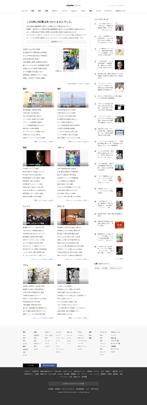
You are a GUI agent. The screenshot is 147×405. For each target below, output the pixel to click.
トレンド (64, 11)
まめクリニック (67, 371)
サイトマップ (115, 349)
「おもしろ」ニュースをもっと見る (75, 259)
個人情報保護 (80, 389)
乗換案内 (103, 374)
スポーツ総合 (49, 335)
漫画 (90, 11)
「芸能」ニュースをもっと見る (43, 200)
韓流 (35, 346)
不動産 (110, 374)
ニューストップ (112, 5)
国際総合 (25, 349)
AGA (70, 377)
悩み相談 (66, 374)
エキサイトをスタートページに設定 (73, 383)
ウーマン (84, 374)
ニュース (24, 11)
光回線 (37, 374)
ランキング (107, 11)
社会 (24, 335)
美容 (121, 374)
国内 (32, 11)
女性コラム (81, 338)
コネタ (69, 338)
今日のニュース (120, 11)
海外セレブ (37, 343)
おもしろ (74, 11)
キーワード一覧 (115, 343)
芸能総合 (36, 335)
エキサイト (121, 5)
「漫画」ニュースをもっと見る (77, 318)
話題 (90, 338)
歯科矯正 (115, 374)
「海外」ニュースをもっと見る (77, 141)
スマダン (80, 335)
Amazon (97, 268)
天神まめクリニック (79, 371)
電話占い (108, 371)
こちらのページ (54, 38)
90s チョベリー (82, 346)
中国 (24, 352)
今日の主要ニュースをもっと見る (78, 83)
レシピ (90, 374)
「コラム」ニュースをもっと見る (42, 318)
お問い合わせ (95, 389)
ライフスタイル (82, 341)
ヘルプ (113, 352)
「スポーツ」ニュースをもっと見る (75, 200)
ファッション (60, 349)
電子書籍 (84, 377)
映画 (35, 338)
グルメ (58, 346)
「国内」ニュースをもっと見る (43, 141)
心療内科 (89, 371)
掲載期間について (56, 41)
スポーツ (55, 11)
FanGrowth (58, 371)
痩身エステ (77, 377)
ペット (69, 343)
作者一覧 (113, 338)
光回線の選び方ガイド (46, 371)
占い (79, 374)
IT (56, 343)
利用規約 (57, 389)
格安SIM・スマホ (118, 371)
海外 (39, 11)
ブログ (102, 371)
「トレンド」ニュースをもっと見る (41, 259)
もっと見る (119, 258)
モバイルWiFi (52, 374)
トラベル (80, 343)
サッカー (47, 341)
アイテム (96, 371)
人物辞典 (113, 346)
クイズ (98, 11)
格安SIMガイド (29, 374)
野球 (46, 338)
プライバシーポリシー (68, 389)
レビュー (58, 335)
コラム (83, 11)
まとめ (25, 343)
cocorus (60, 374)
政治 (24, 341)
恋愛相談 (73, 374)
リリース (113, 335)
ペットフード (64, 377)
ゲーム (58, 341)
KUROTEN (35, 371)
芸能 (46, 11)
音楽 (35, 341)
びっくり (69, 335)
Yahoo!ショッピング (116, 268)
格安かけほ (43, 374)
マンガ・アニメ (60, 338)
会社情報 (50, 389)
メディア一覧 (115, 341)
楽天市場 (104, 268)
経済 (24, 338)
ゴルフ (47, 343)
